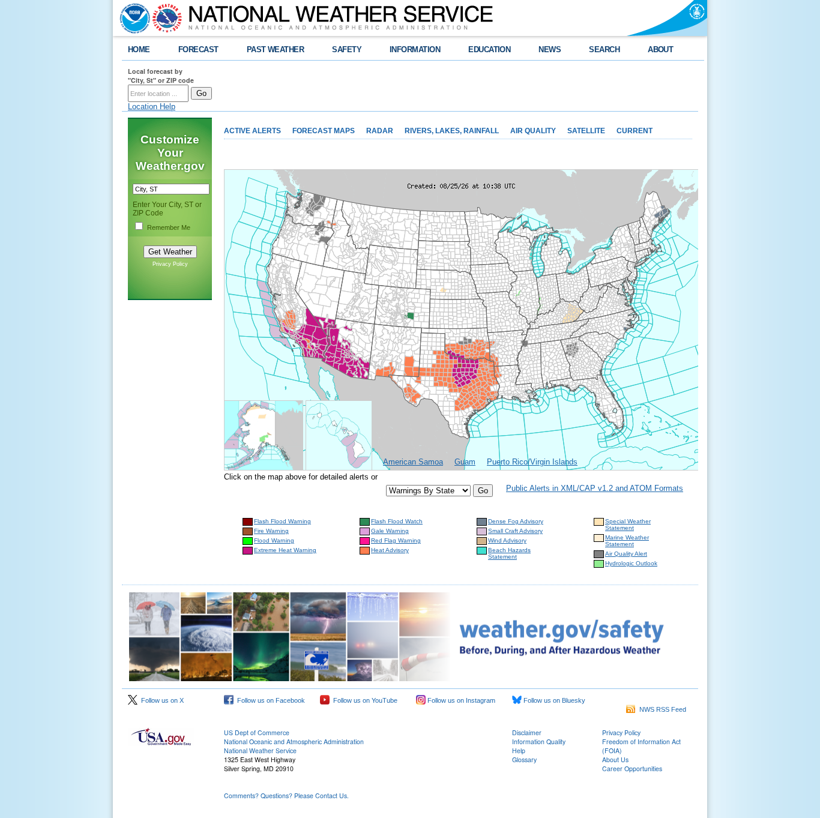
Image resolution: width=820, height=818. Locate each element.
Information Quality (538, 741)
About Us (615, 759)
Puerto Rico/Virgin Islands (532, 461)
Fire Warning (271, 531)
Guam (464, 461)
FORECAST (198, 49)
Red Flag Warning (396, 540)
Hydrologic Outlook (631, 563)
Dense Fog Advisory (515, 521)
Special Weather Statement (628, 524)
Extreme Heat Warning (285, 550)
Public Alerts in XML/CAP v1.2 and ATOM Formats (594, 488)
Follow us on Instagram (460, 700)
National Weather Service (260, 750)
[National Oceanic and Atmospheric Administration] (132, 18)
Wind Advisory (507, 540)
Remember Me (168, 227)
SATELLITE (586, 131)
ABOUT (660, 49)
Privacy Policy (170, 264)
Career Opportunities (632, 768)
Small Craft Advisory (515, 531)
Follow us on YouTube (363, 700)
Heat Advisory (390, 550)
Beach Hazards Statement (509, 553)
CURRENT (635, 131)
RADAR (379, 131)
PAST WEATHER (275, 49)
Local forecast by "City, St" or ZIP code (161, 76)
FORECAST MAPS (323, 131)
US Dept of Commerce (256, 732)
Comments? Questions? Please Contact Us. (286, 795)
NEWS (549, 49)
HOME (139, 49)
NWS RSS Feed (661, 709)
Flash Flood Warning (282, 521)
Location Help (151, 106)
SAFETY (346, 49)
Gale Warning (390, 531)
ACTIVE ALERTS (252, 131)
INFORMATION (415, 49)
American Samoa (413, 461)
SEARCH (604, 49)
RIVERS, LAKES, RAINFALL (452, 131)
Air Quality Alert (626, 553)
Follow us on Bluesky (553, 700)
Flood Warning (274, 540)
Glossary (524, 759)
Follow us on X (160, 700)
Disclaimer (526, 732)
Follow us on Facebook (269, 700)
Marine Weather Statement (627, 540)
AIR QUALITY (533, 131)
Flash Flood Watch (397, 521)
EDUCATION (489, 49)
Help (518, 750)
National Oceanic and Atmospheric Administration (294, 741)
